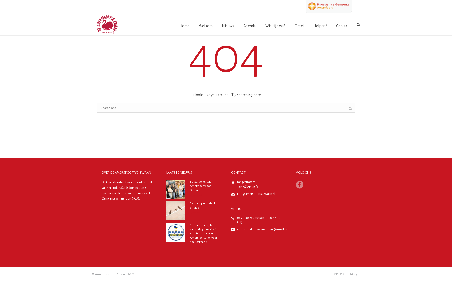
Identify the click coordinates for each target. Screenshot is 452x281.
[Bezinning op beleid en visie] (175, 210)
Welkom (206, 26)
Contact (342, 26)
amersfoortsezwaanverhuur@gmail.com (263, 229)
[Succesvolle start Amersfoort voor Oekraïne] (175, 189)
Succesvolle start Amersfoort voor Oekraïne (200, 186)
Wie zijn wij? (275, 26)
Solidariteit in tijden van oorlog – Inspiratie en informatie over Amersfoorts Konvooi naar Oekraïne (203, 234)
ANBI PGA (338, 274)
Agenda (249, 26)
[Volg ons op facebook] (299, 185)
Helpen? (320, 26)
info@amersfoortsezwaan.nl (256, 194)
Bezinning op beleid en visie (202, 205)
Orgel (299, 26)
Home (184, 26)
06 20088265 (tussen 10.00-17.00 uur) (258, 220)
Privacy (353, 274)
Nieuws (228, 26)
